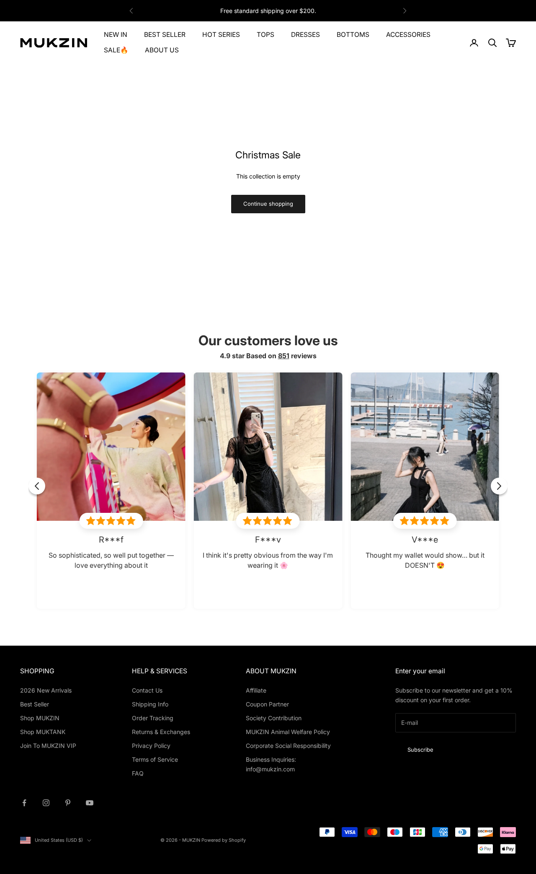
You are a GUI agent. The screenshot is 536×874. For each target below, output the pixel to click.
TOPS (265, 35)
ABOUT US (162, 50)
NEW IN (115, 35)
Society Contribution (274, 717)
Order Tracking (152, 717)
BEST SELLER (165, 35)
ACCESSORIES (408, 35)
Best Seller (34, 704)
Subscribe (420, 749)
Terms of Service (155, 759)
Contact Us (147, 690)
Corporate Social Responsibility (288, 745)
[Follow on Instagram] (46, 803)
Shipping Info (150, 704)
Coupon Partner (267, 704)
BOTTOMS (353, 35)
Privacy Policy (151, 745)
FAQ (138, 773)
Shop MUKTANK (42, 731)
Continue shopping (268, 203)
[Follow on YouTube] (89, 803)
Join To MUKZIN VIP (48, 745)
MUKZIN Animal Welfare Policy (288, 731)
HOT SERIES (221, 35)
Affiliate (256, 690)
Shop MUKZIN (39, 717)
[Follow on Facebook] (24, 803)
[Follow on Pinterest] (68, 803)
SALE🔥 (116, 50)
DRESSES (305, 35)
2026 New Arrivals (46, 690)
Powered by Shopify (223, 840)
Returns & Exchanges (161, 731)
